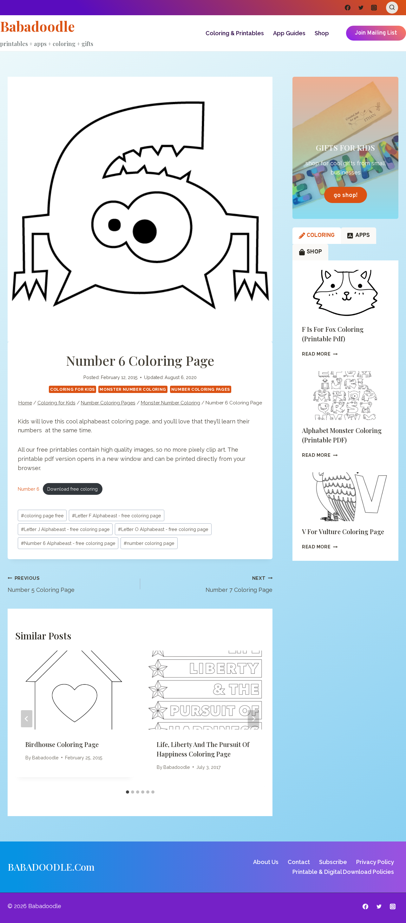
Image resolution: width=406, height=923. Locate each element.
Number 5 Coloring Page (41, 584)
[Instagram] (374, 7)
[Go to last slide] (26, 718)
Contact (299, 862)
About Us (265, 862)
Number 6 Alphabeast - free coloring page (68, 543)
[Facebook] (347, 7)
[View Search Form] (392, 8)
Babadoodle (45, 757)
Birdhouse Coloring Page (62, 744)
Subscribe (333, 862)
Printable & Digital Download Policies (343, 871)
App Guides (289, 33)
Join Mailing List (376, 33)
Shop (322, 33)
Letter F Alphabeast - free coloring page (116, 515)
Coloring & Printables (235, 33)
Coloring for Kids (72, 389)
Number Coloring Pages (200, 389)
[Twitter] (361, 7)
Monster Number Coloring (133, 389)
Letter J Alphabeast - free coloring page (65, 529)
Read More (319, 354)
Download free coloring (72, 489)
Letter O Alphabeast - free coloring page (163, 529)
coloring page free (42, 515)
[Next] (253, 718)
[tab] (127, 792)
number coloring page (149, 543)
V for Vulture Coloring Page (343, 531)
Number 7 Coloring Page (239, 584)
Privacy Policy (375, 862)
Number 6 (28, 489)
